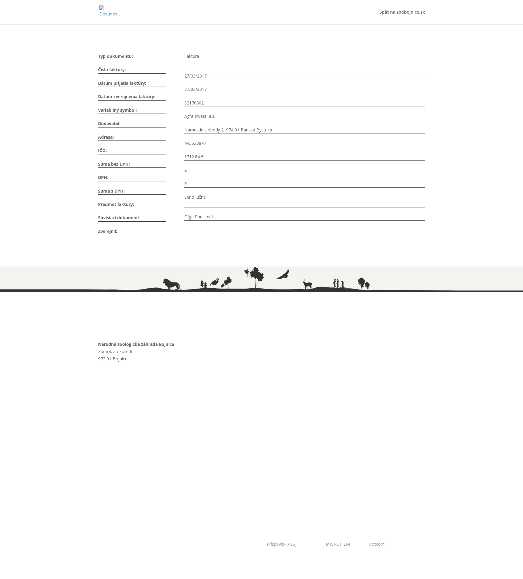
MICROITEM (338, 544)
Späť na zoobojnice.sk (402, 12)
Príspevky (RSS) (282, 544)
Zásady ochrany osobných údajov (142, 440)
